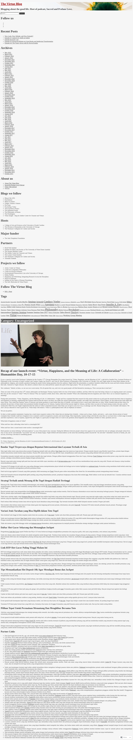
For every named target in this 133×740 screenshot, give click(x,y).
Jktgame (100, 725)
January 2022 (9, 58)
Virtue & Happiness (24, 315)
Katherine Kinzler (21, 307)
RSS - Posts (8, 291)
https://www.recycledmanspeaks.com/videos (34, 653)
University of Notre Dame (115, 312)
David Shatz (111, 302)
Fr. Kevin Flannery (6, 305)
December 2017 (10, 128)
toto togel (51, 515)
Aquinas (32, 301)
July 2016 (8, 158)
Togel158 (16, 641)
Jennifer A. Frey (114, 304)
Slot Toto (57, 558)
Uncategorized (35, 441)
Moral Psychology (124, 307)
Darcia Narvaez (96, 302)
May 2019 (8, 100)
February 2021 (9, 75)
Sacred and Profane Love (113, 310)
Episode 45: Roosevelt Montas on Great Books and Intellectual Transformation (29, 41)
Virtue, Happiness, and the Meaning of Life (16, 441)
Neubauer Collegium (21, 310)
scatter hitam (89, 537)
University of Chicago (102, 312)
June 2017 (8, 138)
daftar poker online (20, 660)
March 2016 (8, 165)
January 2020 (9, 93)
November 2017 (10, 130)
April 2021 (8, 72)
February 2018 (9, 124)
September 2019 (10, 98)
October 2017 (9, 131)
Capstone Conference (65, 302)
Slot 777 (38, 565)
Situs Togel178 (30, 621)
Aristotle (39, 302)
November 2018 (10, 109)
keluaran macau (36, 523)
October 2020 (9, 82)
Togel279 (8, 711)
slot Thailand (29, 584)
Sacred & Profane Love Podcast (14, 185)
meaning (90, 307)
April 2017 (8, 142)
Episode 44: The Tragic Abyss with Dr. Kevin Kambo (21, 43)
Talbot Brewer (65, 312)
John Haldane (125, 305)
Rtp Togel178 (62, 637)
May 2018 (8, 119)
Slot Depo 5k (37, 542)
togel (62, 589)
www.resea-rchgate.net (46, 636)
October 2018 (9, 110)
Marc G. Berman (62, 307)
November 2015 (10, 172)
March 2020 (8, 89)
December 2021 (10, 59)
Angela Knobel (5, 302)
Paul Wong (41, 310)
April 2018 (8, 121)
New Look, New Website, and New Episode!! (19, 36)
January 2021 (9, 77)
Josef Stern (3, 307)
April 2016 (8, 163)
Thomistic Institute (85, 312)
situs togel (24, 655)
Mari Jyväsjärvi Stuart (73, 307)
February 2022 (9, 56)
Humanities (79, 305)
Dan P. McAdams (85, 302)
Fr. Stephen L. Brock (16, 305)
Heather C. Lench (60, 305)
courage (78, 302)
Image (42, 441)
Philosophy (51, 309)
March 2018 (8, 123)
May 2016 (8, 161)
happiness (49, 304)
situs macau (62, 671)
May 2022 (8, 52)
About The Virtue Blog (12, 183)
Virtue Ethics (44, 315)
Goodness (43, 304)
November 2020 (10, 81)
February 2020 (9, 91)
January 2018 (9, 126)
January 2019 (9, 105)
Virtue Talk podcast (11, 187)
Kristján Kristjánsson (32, 307)
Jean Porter (102, 305)
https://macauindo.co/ (48, 646)
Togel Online (53, 597)
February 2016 (9, 167)
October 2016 (9, 153)
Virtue (13, 315)
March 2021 (8, 74)
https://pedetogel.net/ (28, 648)
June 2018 (8, 117)
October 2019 (9, 96)
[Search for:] (10, 13)
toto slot (44, 594)
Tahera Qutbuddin (53, 312)
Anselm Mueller (22, 302)
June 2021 (8, 68)
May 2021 (8, 70)
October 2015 (9, 174)
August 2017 (9, 135)
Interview (85, 305)
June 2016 (8, 160)
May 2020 (8, 86)
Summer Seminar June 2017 (37, 312)
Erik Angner (123, 302)
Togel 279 (57, 639)
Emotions (117, 302)
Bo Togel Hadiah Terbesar (54, 486)
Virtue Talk (52, 315)
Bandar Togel (59, 737)
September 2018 (10, 112)
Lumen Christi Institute (52, 307)
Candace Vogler (52, 301)
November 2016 (10, 151)
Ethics (129, 302)
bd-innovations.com (65, 461)
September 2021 (10, 65)
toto (87, 475)
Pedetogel (27, 651)
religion (103, 310)
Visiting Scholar (59, 315)
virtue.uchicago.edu (35, 315)
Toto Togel (58, 451)
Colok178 (108, 662)
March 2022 (8, 54)
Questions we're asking (85, 310)
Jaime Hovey (92, 305)
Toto (98, 612)
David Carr (104, 302)
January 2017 (9, 147)
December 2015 (10, 170)
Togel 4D (77, 505)
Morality (116, 307)
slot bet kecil (75, 579)
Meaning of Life (97, 307)
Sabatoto (84, 686)
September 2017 (10, 133)
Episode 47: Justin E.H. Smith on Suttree (17, 38)
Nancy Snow (11, 310)
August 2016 (9, 156)
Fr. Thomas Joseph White (31, 305)
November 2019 (10, 95)
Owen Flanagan (32, 310)
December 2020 (10, 79)
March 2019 (8, 103)
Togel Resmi (59, 736)
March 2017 (8, 144)
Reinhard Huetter (95, 310)
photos (60, 310)
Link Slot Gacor (14, 531)
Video (8, 315)
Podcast (65, 310)
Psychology (74, 309)
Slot (41, 658)
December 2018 (10, 107)
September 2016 (10, 154)
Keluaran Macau (35, 491)
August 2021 (9, 66)
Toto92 (58, 679)
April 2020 (8, 88)
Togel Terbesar (97, 456)
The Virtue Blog (11, 4)
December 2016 (10, 149)
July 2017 (8, 137)
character (73, 302)
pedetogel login (93, 466)
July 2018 (8, 116)
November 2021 (10, 61)
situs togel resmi (84, 674)
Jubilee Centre (11, 307)
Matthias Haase (82, 307)
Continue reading (7, 438)
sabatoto (54, 617)
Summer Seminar (18, 312)
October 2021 (9, 63)
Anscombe (13, 302)
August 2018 (9, 114)
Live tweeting (42, 307)
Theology (75, 312)
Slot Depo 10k (49, 574)
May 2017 (8, 140)
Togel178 (58, 626)
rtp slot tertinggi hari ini (13, 555)
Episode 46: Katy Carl (11, 39)
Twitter (93, 312)
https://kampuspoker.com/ (19, 657)
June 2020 (8, 84)
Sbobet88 (104, 722)
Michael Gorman (107, 307)
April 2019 (8, 102)
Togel (52, 471)
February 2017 (9, 145)
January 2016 (9, 168)
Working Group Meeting (72, 315)
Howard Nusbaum (71, 305)
